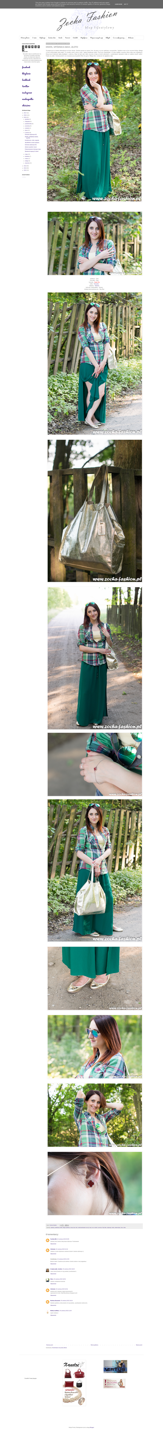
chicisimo (26, 105)
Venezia (97, 285)
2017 (25, 113)
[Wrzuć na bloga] (62, 1225)
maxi (90, 1227)
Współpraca (83, 38)
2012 (25, 170)
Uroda (60, 38)
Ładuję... (24, 177)
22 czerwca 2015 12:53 (63, 1259)
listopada (27, 121)
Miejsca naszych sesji (96, 38)
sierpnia (27, 128)
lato (74, 1227)
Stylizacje (42, 38)
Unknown (52, 1249)
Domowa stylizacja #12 (31, 134)
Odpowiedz (53, 1243)
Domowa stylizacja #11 (31, 144)
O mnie (34, 38)
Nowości (67, 38)
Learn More (118, 4)
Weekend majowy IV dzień (31, 151)
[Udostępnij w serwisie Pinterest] (68, 1225)
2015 (25, 117)
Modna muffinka (54, 1310)
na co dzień (94, 1227)
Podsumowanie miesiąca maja (33, 149)
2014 (25, 166)
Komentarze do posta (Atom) (59, 1347)
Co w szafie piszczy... (119, 38)
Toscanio (96, 284)
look (76, 1227)
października (28, 123)
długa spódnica (66, 1227)
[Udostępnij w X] (64, 1225)
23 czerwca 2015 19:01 (62, 1289)
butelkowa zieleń (58, 1227)
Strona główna (25, 38)
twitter (25, 86)
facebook (26, 67)
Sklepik (108, 38)
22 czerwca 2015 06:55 (63, 1239)
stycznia (27, 163)
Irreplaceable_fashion (56, 1269)
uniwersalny (117, 1227)
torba (113, 1227)
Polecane (130, 38)
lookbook (26, 80)
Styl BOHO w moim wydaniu (32, 142)
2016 (25, 115)
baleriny (52, 1227)
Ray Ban (104, 1227)
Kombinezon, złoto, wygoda (32, 140)
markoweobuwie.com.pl (83, 1227)
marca (27, 158)
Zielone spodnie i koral (31, 147)
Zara (122, 1227)
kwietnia (27, 156)
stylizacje (109, 1227)
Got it (126, 4)
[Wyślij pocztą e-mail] (61, 1225)
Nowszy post (49, 1345)
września (27, 126)
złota (124, 1227)
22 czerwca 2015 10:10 (62, 1249)
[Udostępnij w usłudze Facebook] (66, 1225)
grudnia (27, 119)
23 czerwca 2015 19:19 (67, 1300)
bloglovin (26, 73)
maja (26, 154)
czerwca (27, 132)
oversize (100, 1227)
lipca (26, 130)
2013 (25, 168)
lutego (27, 161)
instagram (27, 93)
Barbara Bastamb (55, 1300)
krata (71, 1227)
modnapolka (27, 99)
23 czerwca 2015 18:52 (60, 1279)
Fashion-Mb (53, 1239)
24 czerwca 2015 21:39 (66, 1310)
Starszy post (139, 1345)
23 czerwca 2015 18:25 (69, 1269)
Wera (51, 1279)
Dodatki (75, 38)
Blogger (92, 1427)
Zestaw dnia (52, 38)
